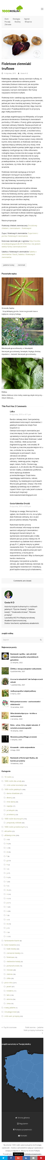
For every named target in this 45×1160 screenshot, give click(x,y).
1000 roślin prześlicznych (14, 827)
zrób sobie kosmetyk (15, 785)
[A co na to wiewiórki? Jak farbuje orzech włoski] (5, 681)
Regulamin (23, 1123)
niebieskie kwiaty (14, 961)
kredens (10, 991)
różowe (10, 970)
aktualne (8, 831)
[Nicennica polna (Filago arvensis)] (5, 739)
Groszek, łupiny (8, 308)
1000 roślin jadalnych (13, 789)
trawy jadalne (9, 1007)
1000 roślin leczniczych (13, 818)
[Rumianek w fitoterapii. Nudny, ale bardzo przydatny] (5, 759)
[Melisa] (22, 373)
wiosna (9, 999)
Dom (7, 19)
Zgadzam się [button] (18, 1154)
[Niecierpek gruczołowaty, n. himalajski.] (22, 331)
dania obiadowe (13, 793)
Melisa (4, 392)
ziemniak (21, 265)
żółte (9, 978)
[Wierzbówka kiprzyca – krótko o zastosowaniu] (5, 715)
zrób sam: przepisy (12, 1016)
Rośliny (18, 22)
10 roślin (7, 777)
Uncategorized (10, 1012)
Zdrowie (8, 24)
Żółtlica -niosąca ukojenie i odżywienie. (26, 669)
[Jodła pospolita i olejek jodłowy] (5, 693)
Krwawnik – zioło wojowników (22, 747)
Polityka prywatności (23, 1129)
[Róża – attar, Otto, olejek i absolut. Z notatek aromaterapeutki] (5, 727)
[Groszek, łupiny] (22, 291)
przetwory (11, 814)
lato (8, 995)
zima (8, 1003)
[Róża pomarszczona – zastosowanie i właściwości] (5, 703)
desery (9, 797)
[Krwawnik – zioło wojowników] (5, 749)
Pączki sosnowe (9, 1027)
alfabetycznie (9, 835)
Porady (7, 22)
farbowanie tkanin (11, 940)
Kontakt (23, 1135)
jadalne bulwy (8, 265)
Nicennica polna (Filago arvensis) (23, 737)
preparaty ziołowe (14, 822)
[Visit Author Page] (22, 595)
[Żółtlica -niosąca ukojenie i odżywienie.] (5, 670)
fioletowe (10, 957)
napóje (9, 806)
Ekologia (16, 19)
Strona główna (24, 1117)
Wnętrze (28, 22)
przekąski (11, 810)
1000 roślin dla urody (13, 781)
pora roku (8, 982)
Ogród (26, 19)
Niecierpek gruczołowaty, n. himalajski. (17, 348)
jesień (9, 986)
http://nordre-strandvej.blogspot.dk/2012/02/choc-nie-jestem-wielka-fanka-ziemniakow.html (21, 244)
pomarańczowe (13, 966)
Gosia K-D (24, 73)
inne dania (11, 802)
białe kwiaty (11, 949)
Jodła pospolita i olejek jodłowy (23, 691)
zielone (9, 974)
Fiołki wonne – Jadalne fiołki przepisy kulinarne (33, 1028)
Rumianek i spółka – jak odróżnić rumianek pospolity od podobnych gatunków (24, 657)
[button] (4, 1158)
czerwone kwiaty (13, 953)
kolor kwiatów (10, 945)
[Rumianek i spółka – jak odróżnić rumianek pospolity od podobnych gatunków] (5, 656)
